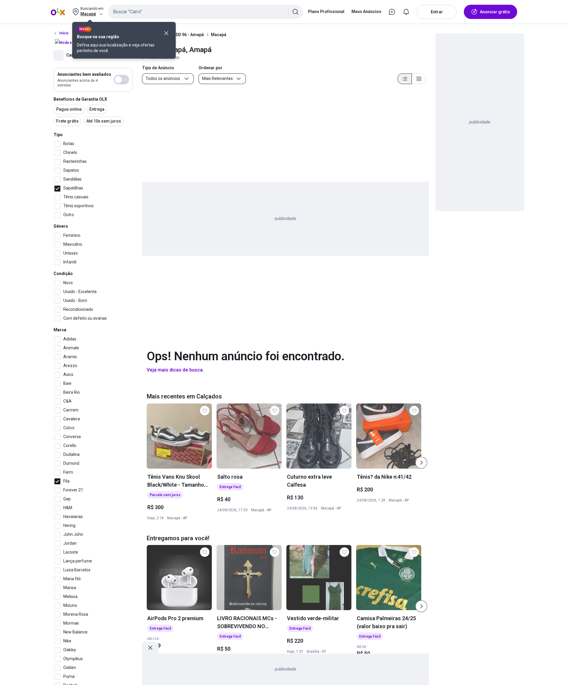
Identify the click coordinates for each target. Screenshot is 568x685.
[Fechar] (166, 33)
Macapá (218, 35)
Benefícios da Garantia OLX (80, 99)
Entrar (437, 11)
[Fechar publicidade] (150, 648)
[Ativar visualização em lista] (405, 78)
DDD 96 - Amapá (188, 35)
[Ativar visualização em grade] (419, 78)
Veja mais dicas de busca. (175, 370)
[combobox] (205, 12)
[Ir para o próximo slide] (421, 463)
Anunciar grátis (495, 11)
